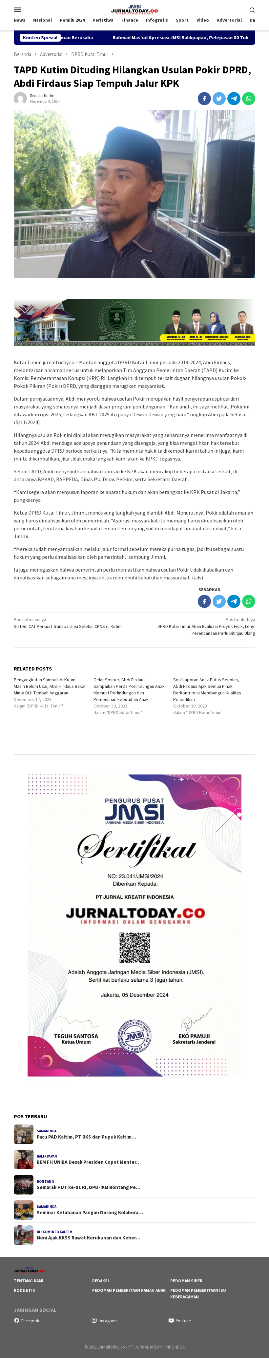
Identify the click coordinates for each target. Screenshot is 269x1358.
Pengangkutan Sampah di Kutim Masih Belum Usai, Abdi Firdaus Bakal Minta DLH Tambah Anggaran (49, 686)
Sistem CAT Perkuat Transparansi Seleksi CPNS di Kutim (68, 622)
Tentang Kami (28, 1281)
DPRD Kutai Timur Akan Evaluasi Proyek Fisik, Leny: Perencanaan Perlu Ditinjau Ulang (206, 626)
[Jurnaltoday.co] (134, 9)
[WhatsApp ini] (248, 98)
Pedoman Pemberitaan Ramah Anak (129, 1290)
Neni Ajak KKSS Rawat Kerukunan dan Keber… (88, 1238)
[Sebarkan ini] (204, 98)
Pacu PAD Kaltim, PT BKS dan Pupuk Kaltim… (86, 1137)
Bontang (45, 1181)
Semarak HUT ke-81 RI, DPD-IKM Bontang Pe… (88, 1187)
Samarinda (46, 1131)
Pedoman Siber (186, 1281)
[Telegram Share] (233, 98)
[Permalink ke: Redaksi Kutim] (20, 98)
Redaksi (100, 1281)
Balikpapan (47, 1156)
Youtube (183, 1321)
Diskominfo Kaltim (54, 1232)
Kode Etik (24, 1290)
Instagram (108, 1321)
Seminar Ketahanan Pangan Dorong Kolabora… (90, 1213)
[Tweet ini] (219, 98)
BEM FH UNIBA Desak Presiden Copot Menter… (89, 1162)
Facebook (30, 1321)
